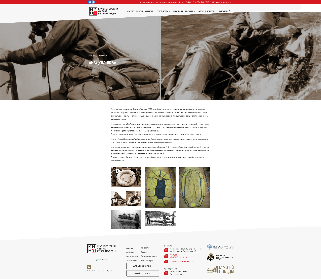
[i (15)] (126, 198)
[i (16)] (126, 219)
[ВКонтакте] (89, 2)
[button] (230, 11)
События (130, 252)
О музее (130, 11)
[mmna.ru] (103, 11)
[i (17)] (160, 218)
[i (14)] (126, 177)
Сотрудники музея (149, 256)
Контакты (223, 11)
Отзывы (144, 252)
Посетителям (132, 256)
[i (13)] (194, 187)
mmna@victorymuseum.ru (224, 2)
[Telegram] (93, 2)
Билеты (139, 11)
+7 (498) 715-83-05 (178, 255)
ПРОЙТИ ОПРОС (142, 273)
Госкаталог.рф (147, 260)
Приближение (102, 55)
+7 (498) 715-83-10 (178, 257)
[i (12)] (160, 187)
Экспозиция (177, 11)
